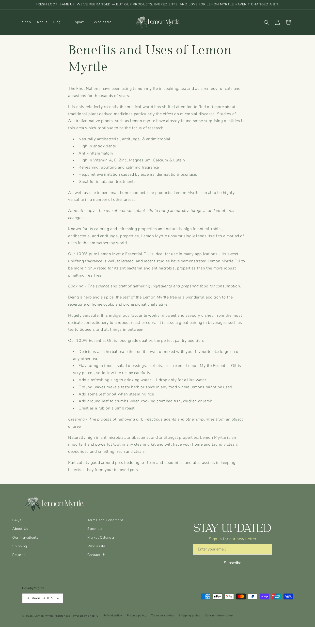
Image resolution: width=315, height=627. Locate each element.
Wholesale (96, 546)
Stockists (95, 528)
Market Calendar (101, 537)
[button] (58, 22)
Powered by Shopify (84, 616)
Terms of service (162, 615)
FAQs (16, 520)
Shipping (19, 546)
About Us (20, 528)
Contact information (219, 615)
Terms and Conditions (105, 520)
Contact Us (96, 554)
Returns (18, 554)
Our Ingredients (25, 537)
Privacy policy (136, 615)
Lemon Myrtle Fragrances (52, 616)
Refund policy (112, 615)
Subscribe (232, 563)
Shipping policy (189, 615)
